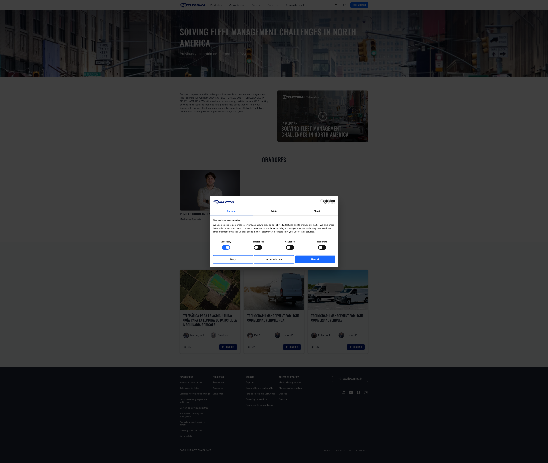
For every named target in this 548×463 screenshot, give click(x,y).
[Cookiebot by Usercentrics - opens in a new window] (322, 202)
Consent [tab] (231, 211)
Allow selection (274, 259)
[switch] (258, 247)
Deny (232, 259)
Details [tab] (274, 211)
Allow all (315, 259)
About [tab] (317, 211)
